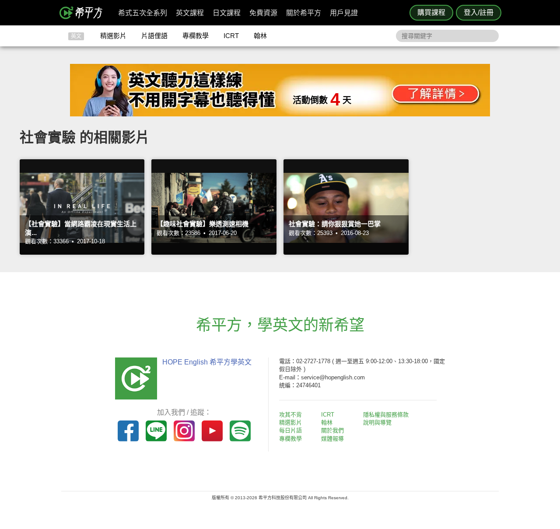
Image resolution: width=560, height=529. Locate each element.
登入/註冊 (479, 12)
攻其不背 (290, 414)
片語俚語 (154, 35)
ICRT (231, 35)
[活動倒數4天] (280, 114)
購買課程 (431, 12)
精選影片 (113, 35)
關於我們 (332, 430)
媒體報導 (332, 438)
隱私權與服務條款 (386, 414)
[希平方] (84, 12)
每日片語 (290, 430)
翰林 (260, 35)
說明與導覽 (377, 422)
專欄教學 (195, 35)
